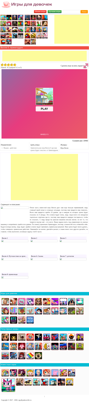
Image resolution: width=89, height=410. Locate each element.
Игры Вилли (64, 148)
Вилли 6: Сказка (37, 256)
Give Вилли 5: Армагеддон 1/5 (2, 64)
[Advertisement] (71, 29)
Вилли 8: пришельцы (9, 274)
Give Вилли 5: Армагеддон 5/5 (14, 64)
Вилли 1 (5, 238)
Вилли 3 (63, 238)
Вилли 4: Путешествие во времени (15, 256)
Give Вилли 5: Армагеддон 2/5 (5, 64)
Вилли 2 (34, 238)
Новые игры (40, 11)
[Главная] (26, 4)
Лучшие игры (54, 11)
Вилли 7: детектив (67, 256)
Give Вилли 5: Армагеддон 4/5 (11, 64)
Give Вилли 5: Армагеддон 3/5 (8, 64)
